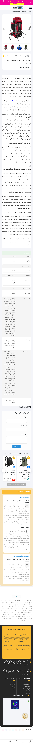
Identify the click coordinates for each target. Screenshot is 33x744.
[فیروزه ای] (13, 730)
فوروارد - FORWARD (27, 56)
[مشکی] (19, 730)
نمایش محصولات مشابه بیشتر (16, 484)
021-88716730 (7, 641)
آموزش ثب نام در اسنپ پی (25, 690)
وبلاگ (13, 690)
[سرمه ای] (6, 730)
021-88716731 (8, 646)
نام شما (25, 417)
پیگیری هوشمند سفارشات (26, 685)
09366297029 (8, 649)
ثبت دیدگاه (16, 446)
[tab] (29, 742)
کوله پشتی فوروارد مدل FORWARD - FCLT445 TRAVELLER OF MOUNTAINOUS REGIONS (24, 473)
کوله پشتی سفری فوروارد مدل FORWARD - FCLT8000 (9, 472)
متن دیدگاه (24, 434)
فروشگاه (13, 687)
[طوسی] (9, 730)
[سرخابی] (3, 730)
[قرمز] (16, 730)
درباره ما (28, 693)
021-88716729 (7, 635)
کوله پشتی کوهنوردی (16, 56)
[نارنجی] (23, 730)
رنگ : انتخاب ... (28, 730)
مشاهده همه (8, 454)
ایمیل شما (24, 425)
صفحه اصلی (12, 684)
